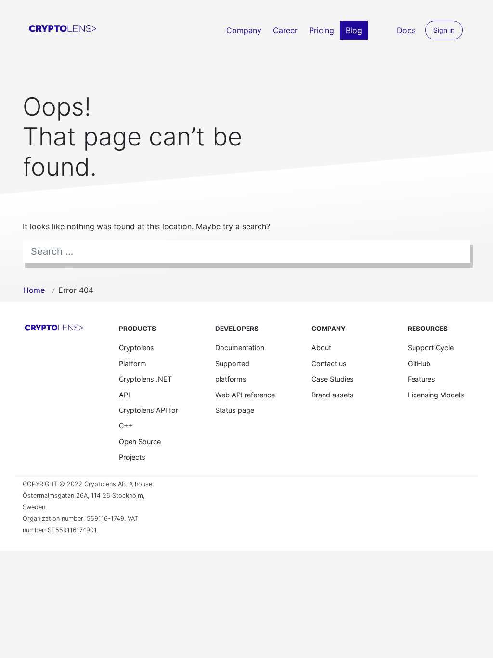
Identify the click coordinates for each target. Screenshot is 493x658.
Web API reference (245, 395)
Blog (354, 30)
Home (34, 290)
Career (285, 30)
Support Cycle (431, 347)
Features (421, 379)
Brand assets (332, 395)
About (321, 347)
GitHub (419, 363)
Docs (406, 30)
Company (243, 30)
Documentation (239, 347)
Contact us (329, 363)
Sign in (443, 30)
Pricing (321, 30)
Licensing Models (436, 395)
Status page (234, 410)
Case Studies (332, 379)
